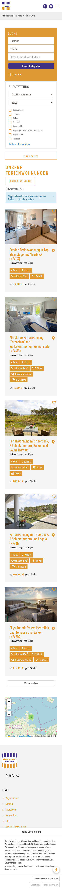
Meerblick (16, 122)
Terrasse (16, 113)
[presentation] (8, 225)
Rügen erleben (12, 798)
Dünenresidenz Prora (14, 15)
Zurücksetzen (31, 156)
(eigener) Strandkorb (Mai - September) (28, 130)
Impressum (11, 809)
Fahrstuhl (16, 138)
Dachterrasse (18, 109)
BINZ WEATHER (21, 775)
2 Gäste (13, 48)
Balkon (15, 118)
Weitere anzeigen (31, 683)
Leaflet (12, 736)
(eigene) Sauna (18, 134)
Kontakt (9, 803)
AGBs (7, 821)
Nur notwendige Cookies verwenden (46, 878)
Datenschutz (11, 815)
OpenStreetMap (24, 736)
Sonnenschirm (18, 126)
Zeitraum (14, 40)
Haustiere (16, 74)
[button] (31, 717)
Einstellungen (35, 885)
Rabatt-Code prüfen (31, 66)
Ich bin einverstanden (51, 885)
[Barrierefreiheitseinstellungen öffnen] (56, 870)
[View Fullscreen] (9, 713)
